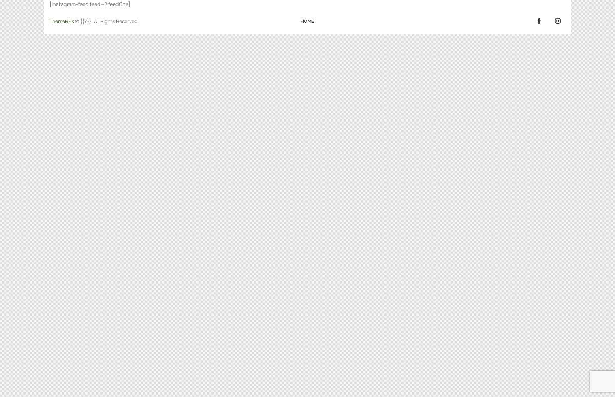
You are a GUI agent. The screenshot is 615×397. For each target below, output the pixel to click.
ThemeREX (61, 21)
